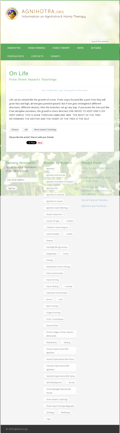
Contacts (37, 56)
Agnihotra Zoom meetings (57, 207)
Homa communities (54, 273)
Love (61, 299)
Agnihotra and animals (55, 175)
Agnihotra (14, 47)
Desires (15, 129)
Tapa (60, 90)
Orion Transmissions (54, 319)
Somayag (50, 412)
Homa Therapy (61, 47)
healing (49, 260)
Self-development (54, 382)
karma (49, 299)
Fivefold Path (16, 56)
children (70, 221)
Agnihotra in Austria (54, 201)
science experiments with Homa (60, 359)
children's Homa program (57, 227)
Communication (53, 234)
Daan (44, 90)
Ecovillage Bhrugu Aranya (56, 247)
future (66, 253)
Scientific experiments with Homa (60, 376)
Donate (55, 56)
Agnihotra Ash (52, 188)
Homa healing (52, 286)
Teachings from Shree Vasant (75, 90)
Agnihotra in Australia (55, 194)
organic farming (53, 312)
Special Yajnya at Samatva (94, 199)
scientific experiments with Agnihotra (57, 367)
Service (72, 382)
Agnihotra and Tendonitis (94, 205)
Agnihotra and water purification (59, 181)
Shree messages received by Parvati (58, 391)
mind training (52, 306)
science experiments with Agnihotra (57, 351)
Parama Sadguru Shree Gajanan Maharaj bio (59, 334)
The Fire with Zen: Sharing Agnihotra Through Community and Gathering (96, 191)
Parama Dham (52, 325)
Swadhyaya (65, 412)
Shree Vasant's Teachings (45, 129)
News (80, 47)
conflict (69, 234)
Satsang (96, 47)
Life (26, 129)
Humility (68, 286)
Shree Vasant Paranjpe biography (60, 406)
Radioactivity (51, 342)
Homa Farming (36, 47)
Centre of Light (52, 221)
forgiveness (51, 253)
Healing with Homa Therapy (58, 266)
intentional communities (56, 292)
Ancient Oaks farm (54, 214)
